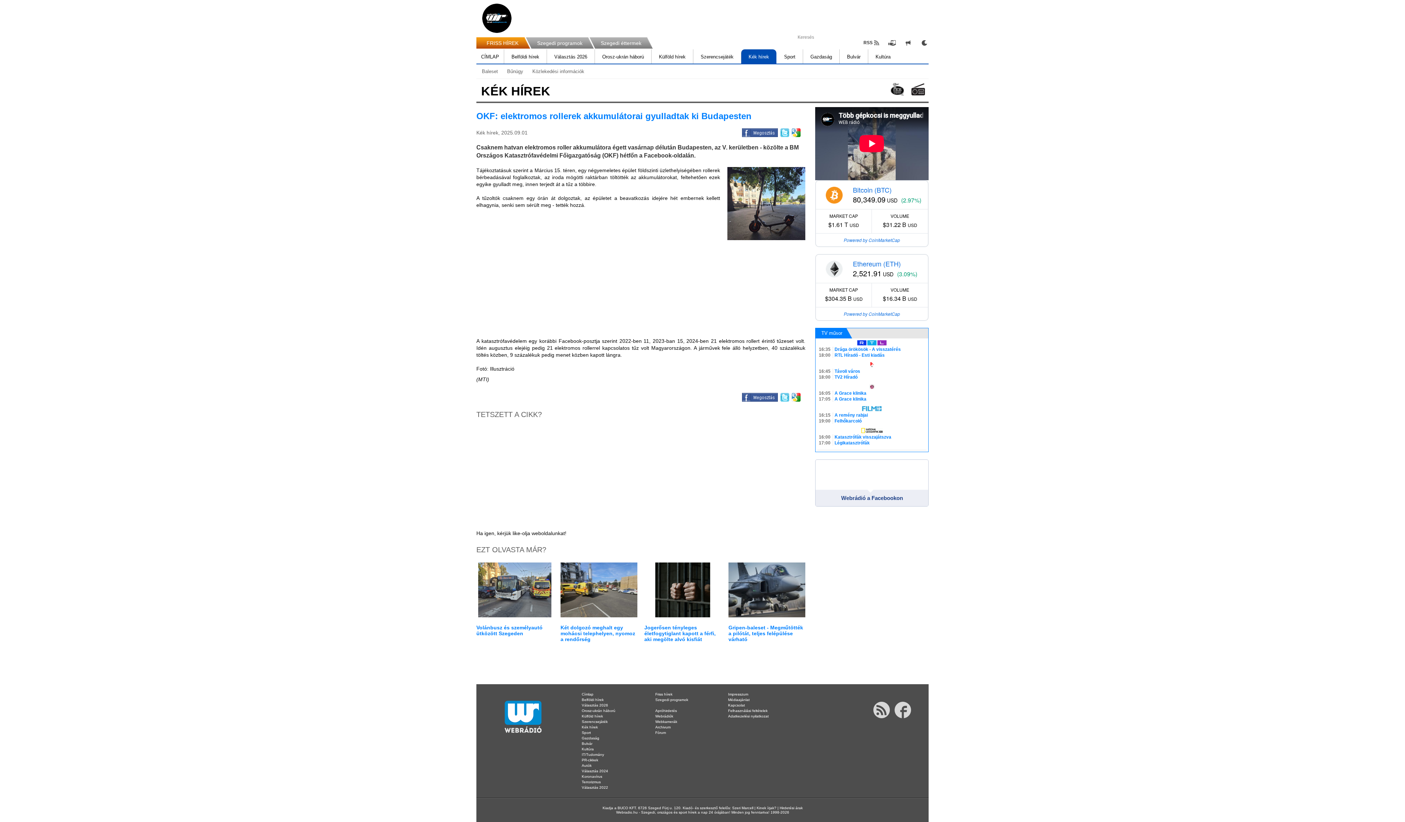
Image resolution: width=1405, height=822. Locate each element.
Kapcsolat (736, 705)
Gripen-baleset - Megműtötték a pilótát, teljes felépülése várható (765, 633)
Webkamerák (666, 722)
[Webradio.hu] (497, 18)
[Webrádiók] (918, 89)
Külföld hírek (672, 57)
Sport (789, 57)
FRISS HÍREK (502, 43)
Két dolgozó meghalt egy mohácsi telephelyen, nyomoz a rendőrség (598, 633)
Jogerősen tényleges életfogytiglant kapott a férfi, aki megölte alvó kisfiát (680, 633)
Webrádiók (664, 716)
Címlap (587, 694)
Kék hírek (759, 57)
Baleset (490, 71)
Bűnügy (515, 71)
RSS (868, 42)
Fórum (660, 733)
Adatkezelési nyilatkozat (748, 716)
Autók (587, 766)
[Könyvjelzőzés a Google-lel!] (796, 132)
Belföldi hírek (525, 57)
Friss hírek (663, 694)
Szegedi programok (559, 43)
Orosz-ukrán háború (623, 57)
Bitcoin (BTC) (872, 189)
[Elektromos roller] (766, 203)
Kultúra (883, 57)
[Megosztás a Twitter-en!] (784, 132)
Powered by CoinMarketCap (872, 240)
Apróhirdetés (666, 711)
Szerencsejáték (717, 57)
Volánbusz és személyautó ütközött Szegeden (509, 630)
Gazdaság (821, 57)
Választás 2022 (595, 787)
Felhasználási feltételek (748, 711)
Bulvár (854, 57)
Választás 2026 (570, 57)
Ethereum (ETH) (877, 263)
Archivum (663, 727)
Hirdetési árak (791, 808)
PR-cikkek (590, 760)
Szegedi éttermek (621, 43)
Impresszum (738, 694)
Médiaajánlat (739, 700)
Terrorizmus (591, 782)
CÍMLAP (490, 57)
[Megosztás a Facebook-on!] (759, 132)
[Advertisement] (1375, 117)
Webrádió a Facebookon (872, 498)
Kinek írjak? (766, 808)
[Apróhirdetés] (908, 42)
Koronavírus (592, 776)
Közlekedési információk (558, 71)
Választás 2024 (595, 771)
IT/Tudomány (593, 755)
